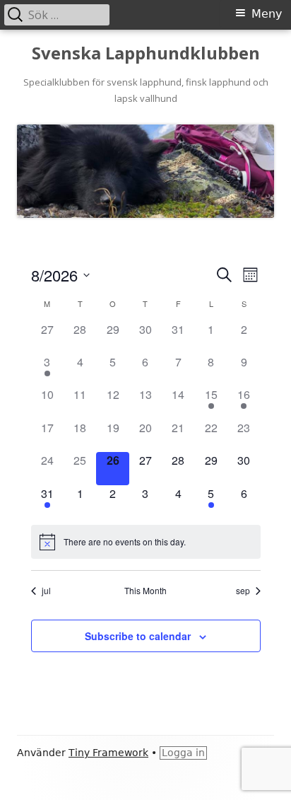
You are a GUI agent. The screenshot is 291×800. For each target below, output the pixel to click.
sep (243, 590)
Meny (266, 14)
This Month (145, 590)
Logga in (183, 752)
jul (46, 590)
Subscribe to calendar (138, 636)
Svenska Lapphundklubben (146, 53)
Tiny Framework (108, 752)
